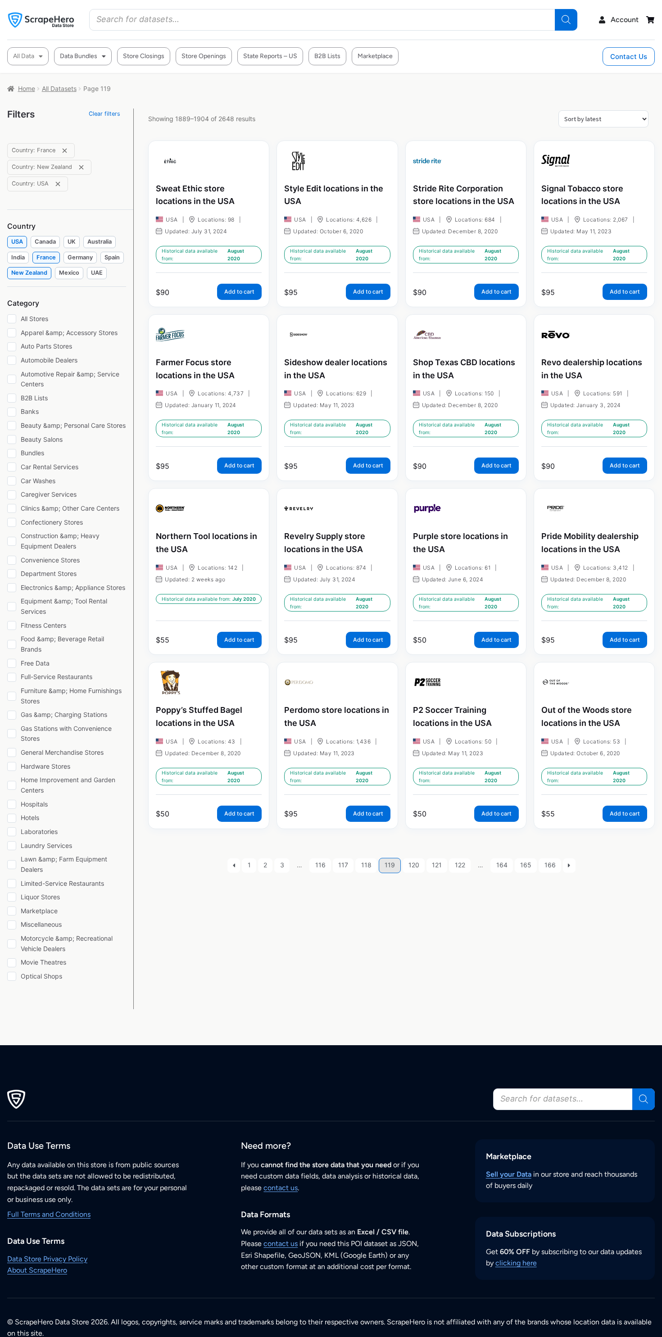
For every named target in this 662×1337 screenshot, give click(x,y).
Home (26, 88)
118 (366, 865)
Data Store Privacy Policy (47, 1259)
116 (320, 865)
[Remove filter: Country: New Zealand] (81, 167)
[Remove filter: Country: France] (64, 150)
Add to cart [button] (239, 291)
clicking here (516, 1263)
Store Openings (203, 56)
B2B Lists (327, 56)
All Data (23, 56)
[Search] (566, 20)
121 (437, 865)
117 (343, 865)
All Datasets (59, 88)
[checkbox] (17, 242)
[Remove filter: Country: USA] (57, 184)
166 (550, 865)
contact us (280, 1187)
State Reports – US (270, 56)
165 (525, 865)
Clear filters (104, 113)
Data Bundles (78, 56)
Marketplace (375, 56)
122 (460, 865)
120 (413, 865)
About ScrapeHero (37, 1270)
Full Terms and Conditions (49, 1214)
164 (502, 865)
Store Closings (143, 56)
